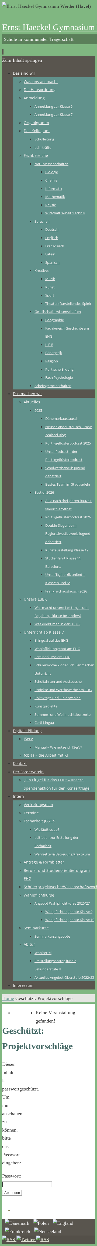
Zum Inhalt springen (22, 60)
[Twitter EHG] (26, 1239)
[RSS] (9, 1239)
